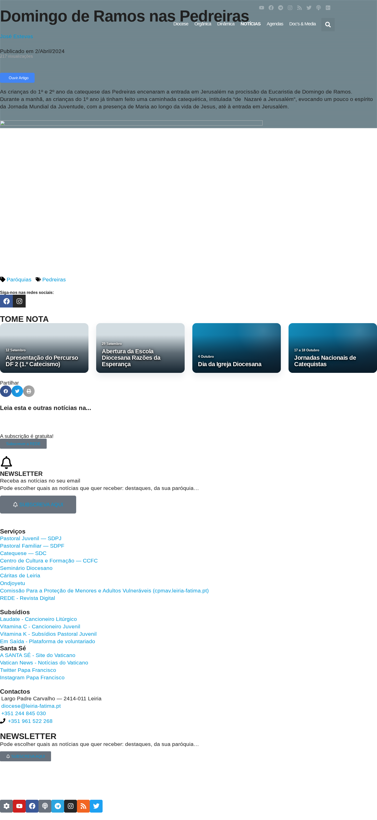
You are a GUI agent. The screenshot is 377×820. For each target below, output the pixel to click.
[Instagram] (290, 7)
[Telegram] (280, 7)
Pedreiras (54, 279)
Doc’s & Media (302, 23)
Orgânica (202, 23)
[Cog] (6, 806)
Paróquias (19, 279)
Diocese (180, 23)
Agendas (275, 23)
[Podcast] (318, 7)
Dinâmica (225, 23)
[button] (328, 24)
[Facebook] (271, 7)
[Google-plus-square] (328, 7)
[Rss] (299, 7)
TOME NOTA (24, 319)
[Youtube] (261, 7)
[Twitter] (309, 7)
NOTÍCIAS (251, 23)
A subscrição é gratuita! (27, 436)
